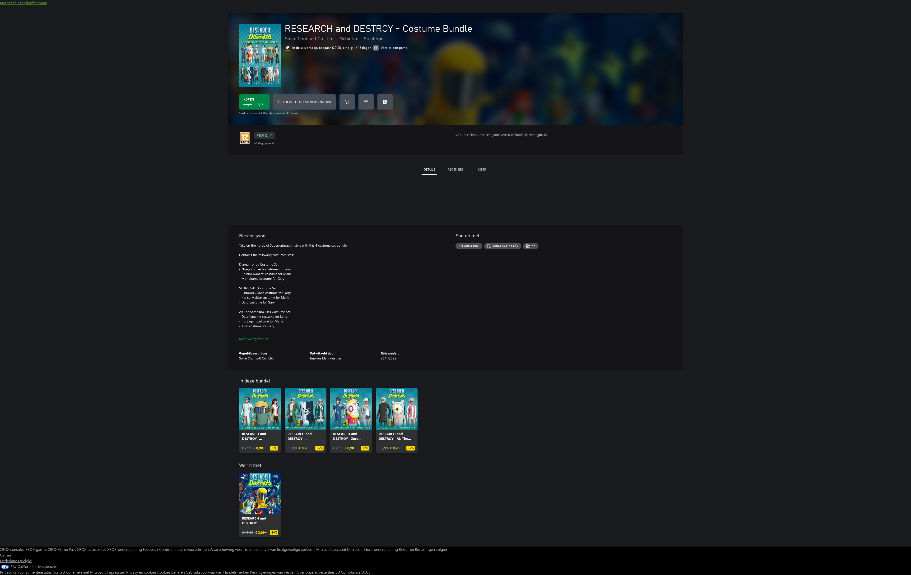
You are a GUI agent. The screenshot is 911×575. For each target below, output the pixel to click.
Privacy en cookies (141, 572)
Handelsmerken (236, 572)
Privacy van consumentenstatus (26, 572)
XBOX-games (36, 549)
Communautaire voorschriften (184, 549)
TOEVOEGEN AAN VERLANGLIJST (307, 102)
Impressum (116, 572)
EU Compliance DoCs (352, 572)
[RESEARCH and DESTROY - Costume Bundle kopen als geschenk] (366, 102)
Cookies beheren (171, 572)
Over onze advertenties (316, 572)
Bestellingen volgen (431, 549)
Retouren (406, 549)
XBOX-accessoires (91, 549)
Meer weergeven (251, 338)
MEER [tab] (482, 169)
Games (5, 554)
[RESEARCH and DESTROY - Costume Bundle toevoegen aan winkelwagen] (347, 102)
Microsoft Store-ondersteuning (372, 549)
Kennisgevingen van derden (273, 572)
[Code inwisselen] (385, 102)
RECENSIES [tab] (455, 169)
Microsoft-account (331, 549)
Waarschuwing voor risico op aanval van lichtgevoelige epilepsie (262, 549)
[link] (260, 420)
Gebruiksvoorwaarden (204, 572)
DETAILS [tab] (429, 169)
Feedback (150, 549)
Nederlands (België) (16, 560)
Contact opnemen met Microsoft (79, 572)
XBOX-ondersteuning (124, 549)
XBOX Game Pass (62, 549)
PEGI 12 (262, 135)
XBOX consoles (12, 549)
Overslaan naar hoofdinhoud (23, 2)
